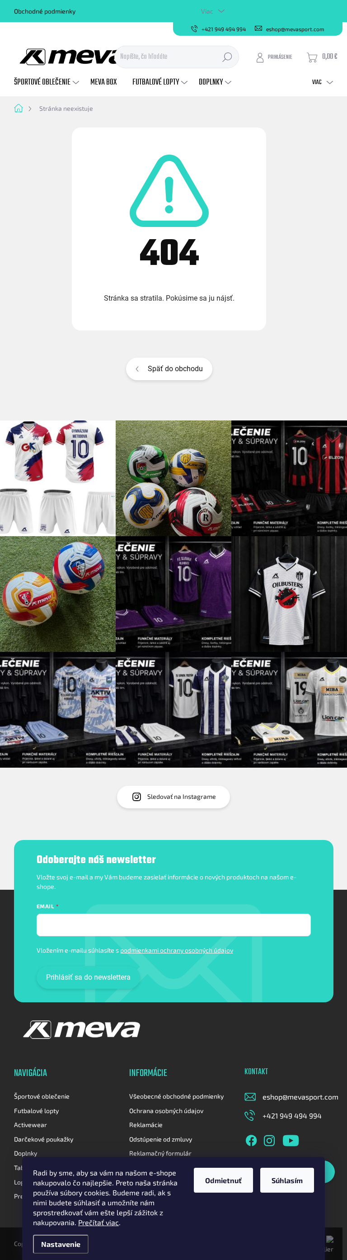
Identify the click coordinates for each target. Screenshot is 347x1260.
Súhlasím (287, 1180)
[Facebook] (251, 1139)
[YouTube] (291, 1139)
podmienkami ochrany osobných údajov (176, 950)
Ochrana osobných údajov (166, 1110)
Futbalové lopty (36, 1110)
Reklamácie (146, 1124)
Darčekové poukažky (43, 1139)
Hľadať (227, 57)
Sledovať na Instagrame (181, 796)
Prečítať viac (98, 1222)
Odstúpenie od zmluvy (160, 1139)
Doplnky (25, 1153)
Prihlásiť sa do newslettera (88, 977)
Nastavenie (60, 1244)
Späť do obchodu (175, 368)
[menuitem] (47, 82)
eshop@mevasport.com (300, 1096)
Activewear (30, 1124)
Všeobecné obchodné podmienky (176, 1096)
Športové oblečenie (42, 1096)
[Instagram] (269, 1139)
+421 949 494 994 (292, 1115)
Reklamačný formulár (160, 1153)
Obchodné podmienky (44, 11)
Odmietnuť (223, 1180)
